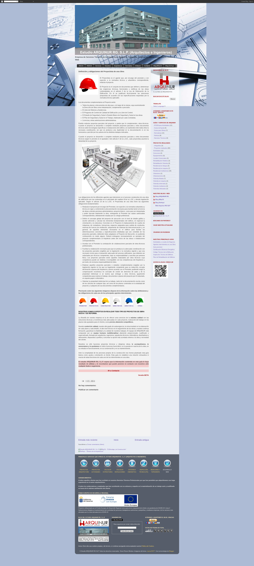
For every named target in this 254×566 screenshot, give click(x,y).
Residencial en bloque (160, 166)
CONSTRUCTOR (106, 306)
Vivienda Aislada (158, 178)
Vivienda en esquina (159, 181)
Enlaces (138, 66)
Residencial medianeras (160, 171)
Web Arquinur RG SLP (162, 205)
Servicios (98, 66)
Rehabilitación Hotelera (160, 160)
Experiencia (118, 66)
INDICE (89, 66)
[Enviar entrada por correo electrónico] (82, 381)
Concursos (156, 153)
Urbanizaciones (158, 176)
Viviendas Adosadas (159, 188)
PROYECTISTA (93, 306)
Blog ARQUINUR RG (162, 196)
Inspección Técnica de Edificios (163, 254)
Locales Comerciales (159, 158)
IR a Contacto (113, 371)
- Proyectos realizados (160, 148)
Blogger (171, 551)
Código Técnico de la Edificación (163, 252)
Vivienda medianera (159, 186)
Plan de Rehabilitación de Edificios (164, 257)
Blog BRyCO (157, 66)
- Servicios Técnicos (159, 138)
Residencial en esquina (160, 168)
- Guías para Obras (159, 130)
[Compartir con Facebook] (92, 381)
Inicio (116, 440)
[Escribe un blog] (88, 381)
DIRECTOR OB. (117, 306)
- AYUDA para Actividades (161, 125)
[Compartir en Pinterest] (94, 381)
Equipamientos (158, 155)
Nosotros (108, 66)
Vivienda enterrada (159, 183)
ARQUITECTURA (84, 472)
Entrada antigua (142, 440)
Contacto (147, 66)
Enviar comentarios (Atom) (95, 444)
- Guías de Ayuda (158, 128)
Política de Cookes (148, 546)
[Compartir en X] (90, 381)
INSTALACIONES (120, 472)
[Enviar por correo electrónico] (87, 381)
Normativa (128, 66)
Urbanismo (156, 173)
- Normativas (157, 133)
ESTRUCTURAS (108, 472)
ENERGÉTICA (132, 472)
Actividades (156, 150)
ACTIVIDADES (95, 472)
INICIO (81, 66)
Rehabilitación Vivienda (160, 163)
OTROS (140, 306)
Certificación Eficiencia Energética (164, 249)
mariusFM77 (151, 551)
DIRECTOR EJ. (129, 306)
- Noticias (156, 135)
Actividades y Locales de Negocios (164, 242)
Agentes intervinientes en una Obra (164, 244)
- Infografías (157, 145)
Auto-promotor (157, 247)
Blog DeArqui (169, 66)
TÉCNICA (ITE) (143, 472)
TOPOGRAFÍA (155, 472)
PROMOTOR (83, 306)
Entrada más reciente (87, 440)
